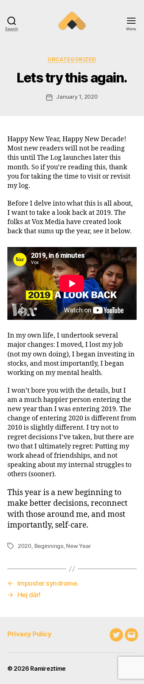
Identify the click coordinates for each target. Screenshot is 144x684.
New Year (78, 545)
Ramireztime (48, 668)
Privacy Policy (29, 634)
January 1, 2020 (76, 96)
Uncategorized (72, 59)
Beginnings (49, 545)
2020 (24, 545)
